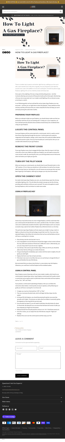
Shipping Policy (56, 428)
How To (21, 321)
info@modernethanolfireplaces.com (10, 389)
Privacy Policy (40, 428)
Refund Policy (48, 428)
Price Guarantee (31, 428)
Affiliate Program (6, 428)
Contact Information (15, 428)
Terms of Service (5, 430)
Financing (24, 428)
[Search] (60, 11)
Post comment (22, 375)
